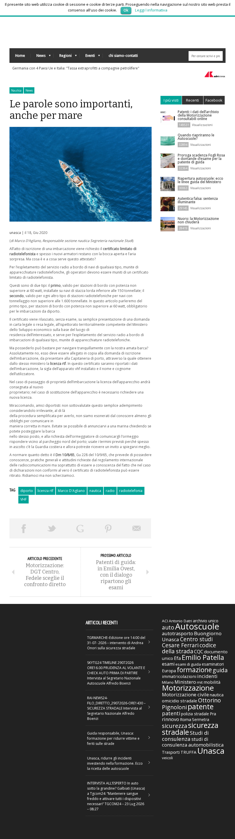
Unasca (210, 750)
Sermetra (200, 719)
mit (200, 682)
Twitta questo (52, 528)
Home (20, 55)
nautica (95, 490)
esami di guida (188, 664)
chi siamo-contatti (123, 55)
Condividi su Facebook (23, 528)
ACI (165, 620)
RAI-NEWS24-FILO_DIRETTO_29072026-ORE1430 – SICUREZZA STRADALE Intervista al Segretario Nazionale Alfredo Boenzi (116, 708)
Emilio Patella (203, 657)
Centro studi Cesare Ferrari (187, 642)
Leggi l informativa (151, 10)
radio (110, 490)
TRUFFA (188, 752)
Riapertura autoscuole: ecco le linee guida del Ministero (200, 180)
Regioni (63, 57)
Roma (185, 719)
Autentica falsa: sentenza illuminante (198, 200)
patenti (171, 713)
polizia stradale (195, 713)
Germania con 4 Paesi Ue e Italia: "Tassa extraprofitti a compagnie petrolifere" (75, 68)
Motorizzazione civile (185, 694)
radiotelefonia (130, 490)
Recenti (192, 100)
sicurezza (174, 726)
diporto (26, 490)
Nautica (16, 90)
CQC (198, 651)
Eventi (87, 57)
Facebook (213, 100)
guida (220, 670)
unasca (15, 232)
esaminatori (213, 664)
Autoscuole (197, 626)
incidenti (207, 676)
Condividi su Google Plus (80, 528)
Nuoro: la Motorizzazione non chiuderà (198, 220)
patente (201, 706)
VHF (23, 499)
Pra (213, 713)
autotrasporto (177, 633)
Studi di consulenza (185, 735)
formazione (194, 669)
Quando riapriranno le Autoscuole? (196, 137)
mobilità (211, 682)
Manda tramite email (137, 528)
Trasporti (171, 752)
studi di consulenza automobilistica (193, 742)
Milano (168, 682)
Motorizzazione (188, 688)
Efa (177, 658)
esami (168, 664)
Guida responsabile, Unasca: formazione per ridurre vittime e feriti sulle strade (113, 738)
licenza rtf (45, 490)
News (38, 57)
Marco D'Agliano (71, 490)
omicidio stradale (179, 701)
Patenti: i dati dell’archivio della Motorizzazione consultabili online (198, 115)
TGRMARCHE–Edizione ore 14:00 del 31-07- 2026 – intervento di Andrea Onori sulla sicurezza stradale (116, 642)
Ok (126, 10)
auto (168, 627)
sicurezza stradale (190, 728)
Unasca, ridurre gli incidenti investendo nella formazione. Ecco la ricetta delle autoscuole (115, 763)
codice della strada (189, 648)
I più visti (171, 100)
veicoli (167, 757)
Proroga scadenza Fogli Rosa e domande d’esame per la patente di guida (201, 158)
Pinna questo (108, 528)
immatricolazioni (179, 676)
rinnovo (170, 719)
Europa (169, 670)
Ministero (185, 682)
